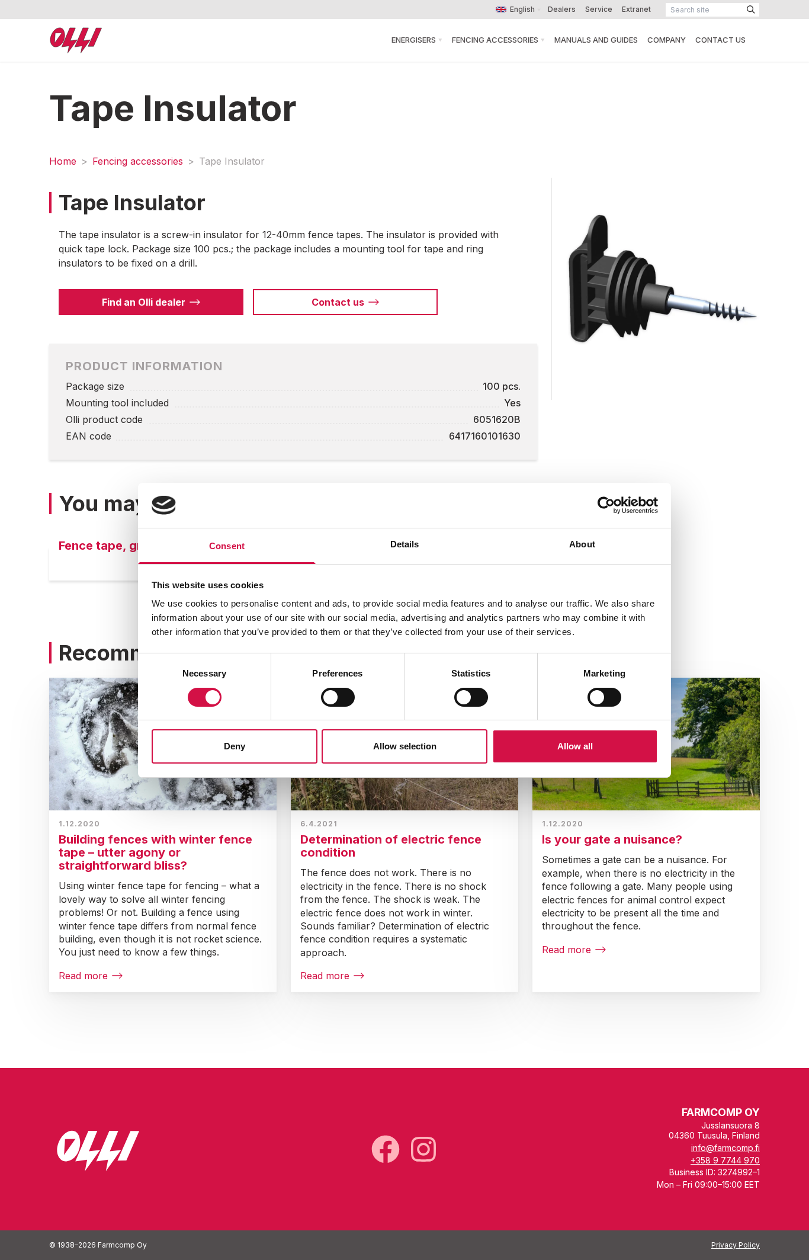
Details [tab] (404, 544)
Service (598, 9)
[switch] (338, 697)
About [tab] (582, 544)
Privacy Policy (735, 1244)
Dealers (562, 9)
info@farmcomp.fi (725, 1148)
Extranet (636, 9)
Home (62, 161)
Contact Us (720, 39)
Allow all (575, 746)
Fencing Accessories (495, 39)
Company (666, 39)
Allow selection (404, 746)
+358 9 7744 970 (725, 1160)
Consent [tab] (227, 546)
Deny (234, 746)
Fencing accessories (137, 161)
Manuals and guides (596, 39)
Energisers (413, 39)
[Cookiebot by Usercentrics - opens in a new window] (606, 505)
